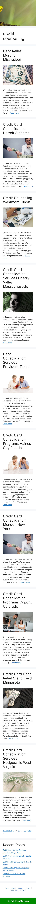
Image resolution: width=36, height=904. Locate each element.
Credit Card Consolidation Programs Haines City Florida (17, 441)
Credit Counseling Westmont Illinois (17, 200)
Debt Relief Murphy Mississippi (12, 55)
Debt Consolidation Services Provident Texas (16, 360)
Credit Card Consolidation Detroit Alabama (16, 128)
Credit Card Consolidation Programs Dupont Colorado (17, 600)
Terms (28, 888)
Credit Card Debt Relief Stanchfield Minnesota (17, 678)
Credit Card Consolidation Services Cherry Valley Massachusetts (16, 278)
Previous (7, 831)
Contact (22, 890)
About (14, 888)
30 (25, 831)
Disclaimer (14, 890)
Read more (14, 113)
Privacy (20, 888)
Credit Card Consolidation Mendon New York (14, 522)
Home (7, 888)
